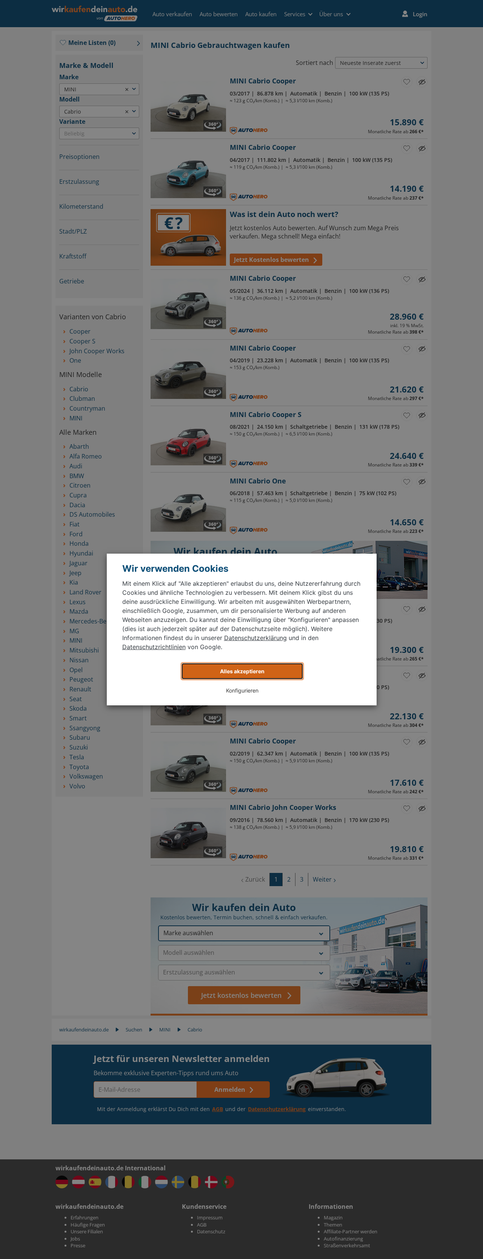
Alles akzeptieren (242, 671)
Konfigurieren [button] (242, 690)
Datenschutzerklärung (255, 638)
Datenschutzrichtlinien (154, 647)
